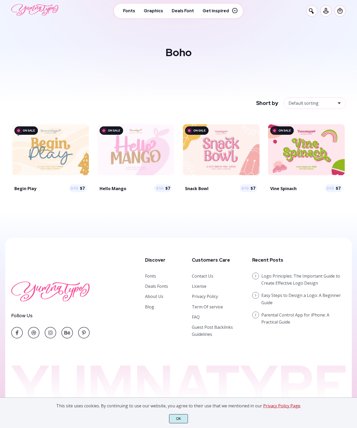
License (199, 286)
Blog (149, 307)
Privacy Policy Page (281, 406)
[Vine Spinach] (306, 175)
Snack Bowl (197, 188)
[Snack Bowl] (221, 175)
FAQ (196, 317)
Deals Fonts (156, 286)
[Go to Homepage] (34, 14)
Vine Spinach (283, 188)
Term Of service (207, 307)
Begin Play (25, 188)
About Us (154, 296)
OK (178, 419)
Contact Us (202, 276)
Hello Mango (113, 188)
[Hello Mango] (135, 175)
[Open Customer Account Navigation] (326, 11)
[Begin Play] (50, 175)
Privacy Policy (205, 296)
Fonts (150, 276)
